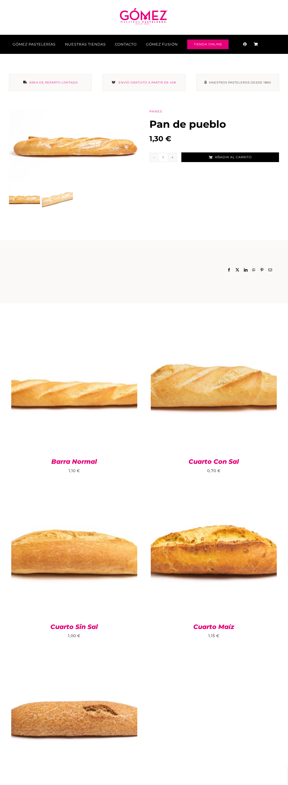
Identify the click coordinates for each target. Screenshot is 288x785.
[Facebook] (229, 270)
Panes (155, 111)
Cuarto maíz (213, 627)
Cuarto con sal (214, 461)
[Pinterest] (262, 270)
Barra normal (74, 461)
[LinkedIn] (246, 270)
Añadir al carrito (233, 157)
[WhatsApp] (254, 270)
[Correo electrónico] (270, 270)
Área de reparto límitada (53, 82)
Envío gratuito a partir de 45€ (147, 82)
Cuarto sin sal (74, 627)
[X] (237, 270)
